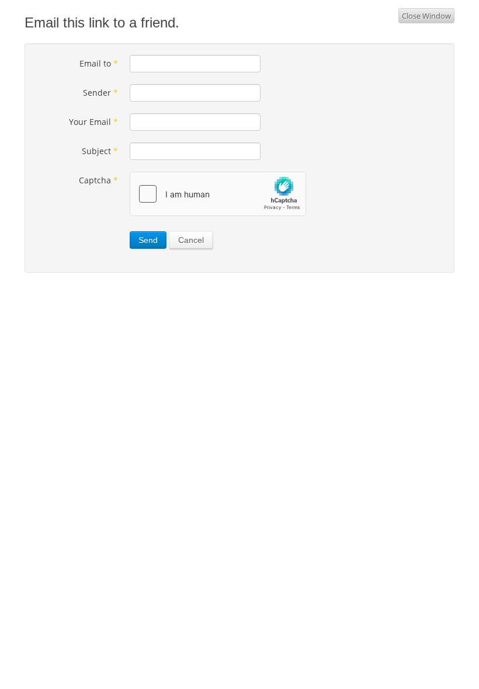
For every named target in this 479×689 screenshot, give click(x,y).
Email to (98, 63)
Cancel (191, 240)
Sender (100, 92)
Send (148, 240)
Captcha (98, 180)
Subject (100, 150)
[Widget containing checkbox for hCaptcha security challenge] (218, 194)
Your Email (93, 121)
